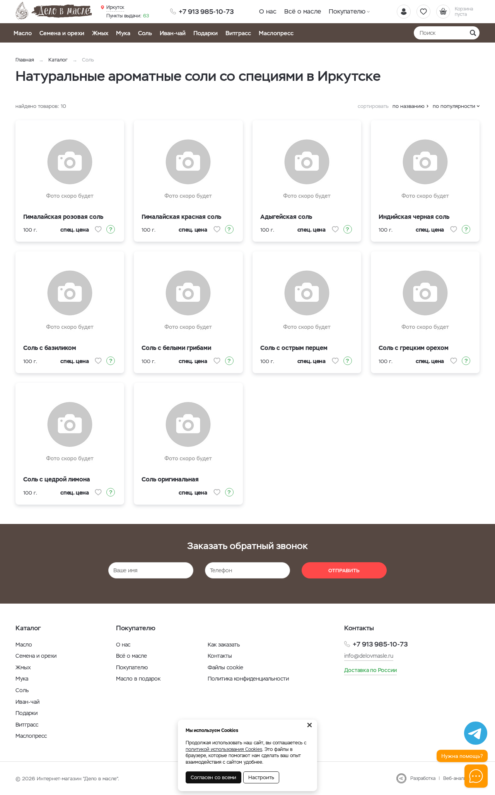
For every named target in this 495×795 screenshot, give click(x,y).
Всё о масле (302, 11)
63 (127, 16)
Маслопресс (276, 33)
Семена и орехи (61, 33)
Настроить (261, 777)
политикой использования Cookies (224, 749)
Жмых (100, 33)
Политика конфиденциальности (248, 678)
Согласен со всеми (213, 777)
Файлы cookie (225, 667)
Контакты (220, 655)
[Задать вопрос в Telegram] (475, 733)
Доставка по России (370, 670)
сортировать (373, 106)
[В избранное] (98, 229)
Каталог (58, 59)
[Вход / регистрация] (404, 12)
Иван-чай (173, 33)
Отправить (344, 570)
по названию (409, 106)
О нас (268, 11)
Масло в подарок (138, 678)
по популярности (454, 106)
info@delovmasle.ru (368, 655)
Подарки (205, 33)
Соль (145, 33)
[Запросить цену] (110, 229)
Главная (24, 59)
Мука (123, 33)
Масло (23, 33)
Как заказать (224, 644)
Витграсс (238, 33)
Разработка (422, 778)
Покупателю (347, 11)
